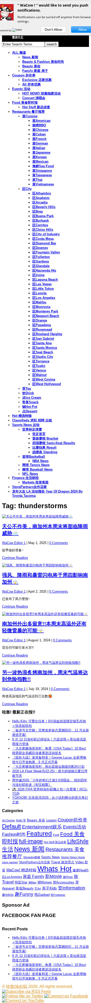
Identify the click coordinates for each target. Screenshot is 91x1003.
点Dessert (29, 411)
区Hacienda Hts (44, 270)
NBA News (40, 461)
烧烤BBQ (39, 125)
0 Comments (58, 543)
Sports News (50, 857)
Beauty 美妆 (31, 66)
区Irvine (38, 275)
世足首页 (39, 434)
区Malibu (39, 302)
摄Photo (68, 876)
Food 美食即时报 (25, 102)
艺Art (38, 888)
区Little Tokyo (43, 289)
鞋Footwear (58, 894)
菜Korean (39, 157)
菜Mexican (40, 161)
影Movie (53, 876)
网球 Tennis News (36, 465)
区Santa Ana (42, 343)
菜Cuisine (29, 116)
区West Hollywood (46, 384)
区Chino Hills (42, 230)
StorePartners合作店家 (29, 487)
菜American (41, 121)
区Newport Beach (45, 316)
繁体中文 (17, 37)
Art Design (8, 820)
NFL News (30, 474)
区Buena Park (43, 216)
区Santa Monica (44, 348)
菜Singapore (42, 171)
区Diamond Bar (44, 243)
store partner (10, 862)
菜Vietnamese (43, 184)
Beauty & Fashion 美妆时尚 (43, 62)
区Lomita (39, 293)
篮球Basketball (33, 456)
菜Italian (38, 148)
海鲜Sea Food (43, 166)
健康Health (80, 870)
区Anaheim (41, 198)
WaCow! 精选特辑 (21, 870)
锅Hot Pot (29, 407)
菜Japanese (41, 152)
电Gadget (42, 895)
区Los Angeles (43, 298)
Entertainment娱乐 (42, 826)
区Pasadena (41, 325)
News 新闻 (30, 57)
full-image (31, 841)
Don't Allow (53, 29)
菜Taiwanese (42, 175)
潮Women (44, 882)
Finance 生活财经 (25, 478)
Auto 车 (21, 820)
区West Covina (43, 379)
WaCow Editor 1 (14, 543)
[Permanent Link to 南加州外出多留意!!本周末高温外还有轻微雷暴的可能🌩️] (45, 614)
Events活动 (74, 826)
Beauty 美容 (36, 820)
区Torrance (40, 361)
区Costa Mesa (43, 239)
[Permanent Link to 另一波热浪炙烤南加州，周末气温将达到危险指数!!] (45, 663)
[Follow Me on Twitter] (22, 996)
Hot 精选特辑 (22, 416)
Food (56, 834)
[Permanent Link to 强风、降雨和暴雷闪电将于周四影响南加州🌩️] (45, 565)
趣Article (8, 895)
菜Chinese (40, 130)
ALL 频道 (19, 52)
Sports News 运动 (25, 425)
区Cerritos (40, 225)
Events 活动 (21, 89)
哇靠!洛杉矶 (16, 986)
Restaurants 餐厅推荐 (28, 111)
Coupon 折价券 (23, 75)
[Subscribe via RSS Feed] (26, 991)
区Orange (39, 320)
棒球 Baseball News (37, 469)
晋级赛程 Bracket (45, 438)
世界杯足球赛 (32, 429)
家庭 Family (33, 876)
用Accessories (63, 882)
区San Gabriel (43, 338)
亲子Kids (49, 888)
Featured (39, 833)
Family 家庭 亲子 (35, 71)
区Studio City (42, 357)
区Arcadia (40, 202)
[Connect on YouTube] (23, 1000)
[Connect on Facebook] (66, 996)
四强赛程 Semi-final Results (53, 443)
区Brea (37, 211)
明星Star (21, 882)
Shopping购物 (31, 857)
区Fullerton (41, 257)
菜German (40, 143)
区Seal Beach (42, 352)
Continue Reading (15, 558)
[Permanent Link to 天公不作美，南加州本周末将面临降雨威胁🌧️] (45, 516)
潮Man (32, 882)
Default (11, 826)
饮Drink (28, 393)
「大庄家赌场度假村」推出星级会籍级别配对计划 (48, 766)
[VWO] (17, 30)
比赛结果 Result (44, 447)
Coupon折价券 (72, 819)
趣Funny (24, 894)
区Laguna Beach (45, 279)
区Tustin (38, 366)
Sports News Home (73, 857)
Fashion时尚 (14, 834)
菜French (39, 139)
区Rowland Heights (47, 334)
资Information (71, 888)
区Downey (40, 248)
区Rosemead (42, 329)
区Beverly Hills (43, 207)
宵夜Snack (30, 402)
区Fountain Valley (46, 252)
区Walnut (39, 375)
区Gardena (40, 261)
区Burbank (40, 220)
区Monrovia (41, 307)
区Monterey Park (45, 311)
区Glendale (41, 266)
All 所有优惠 (31, 84)
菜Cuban (39, 134)
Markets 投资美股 (35, 482)
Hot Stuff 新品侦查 (36, 107)
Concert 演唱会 (33, 98)
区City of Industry (46, 234)
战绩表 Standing (44, 452)
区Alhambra (41, 193)
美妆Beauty (24, 888)
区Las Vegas (42, 284)
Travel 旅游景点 (62, 862)
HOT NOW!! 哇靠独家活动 (41, 93)
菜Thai (37, 180)
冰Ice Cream (31, 397)
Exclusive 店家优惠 (37, 80)
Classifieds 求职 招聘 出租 (32, 420)
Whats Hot (54, 869)
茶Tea (26, 388)
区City (27, 189)
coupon (51, 820)
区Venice (39, 370)
